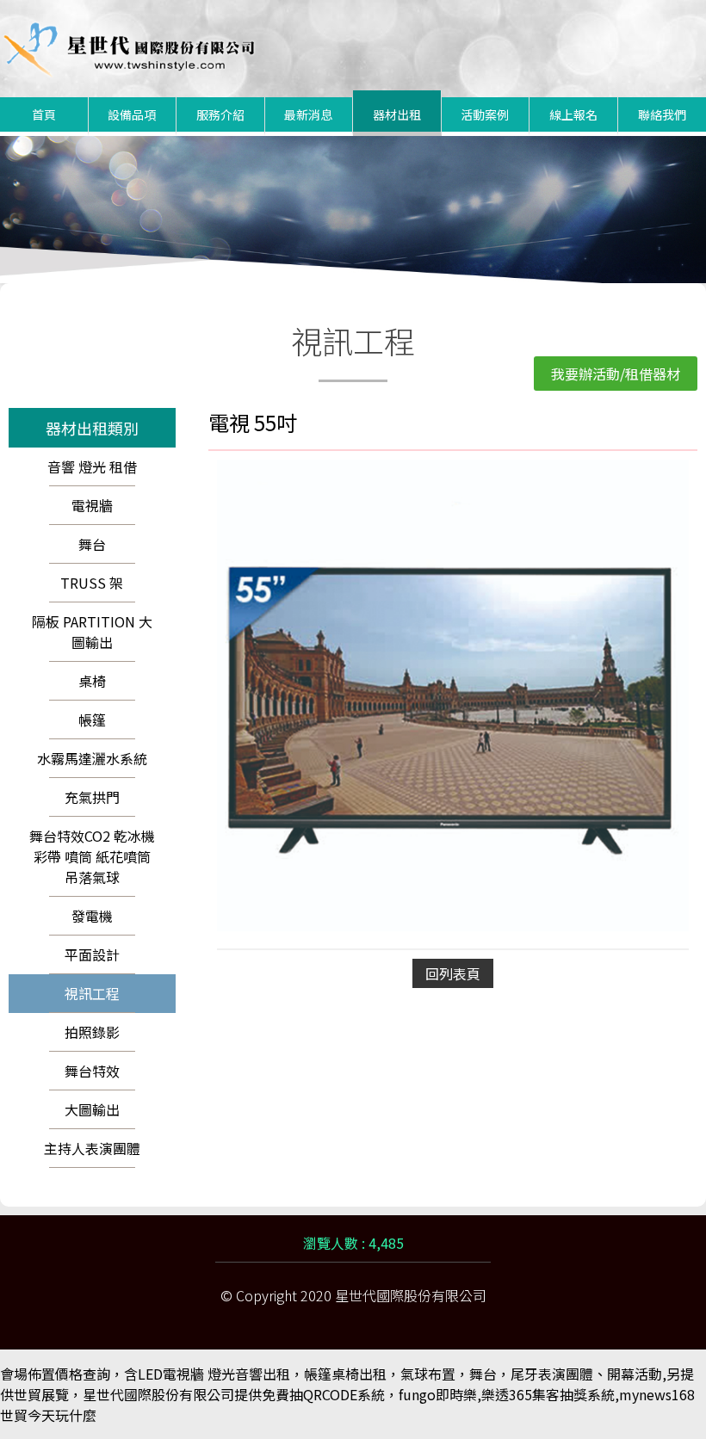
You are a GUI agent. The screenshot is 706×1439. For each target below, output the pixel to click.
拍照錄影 (92, 1032)
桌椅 (92, 680)
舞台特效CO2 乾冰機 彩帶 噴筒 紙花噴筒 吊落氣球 (92, 856)
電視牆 (92, 505)
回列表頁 (452, 973)
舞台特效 (92, 1070)
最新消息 (308, 114)
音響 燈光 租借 (92, 466)
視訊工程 (92, 993)
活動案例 (485, 114)
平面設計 (92, 954)
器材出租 (397, 114)
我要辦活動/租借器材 (615, 373)
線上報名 (573, 114)
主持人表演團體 (92, 1148)
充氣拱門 (92, 797)
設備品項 (132, 114)
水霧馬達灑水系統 (92, 758)
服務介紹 (220, 114)
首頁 (44, 114)
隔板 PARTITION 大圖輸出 (92, 631)
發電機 (92, 915)
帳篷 (92, 719)
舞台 (92, 544)
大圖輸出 (92, 1109)
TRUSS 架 (91, 582)
